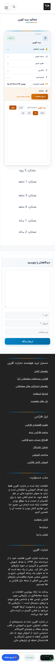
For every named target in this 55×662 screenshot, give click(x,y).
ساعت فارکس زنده (38, 432)
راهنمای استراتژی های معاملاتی (32, 386)
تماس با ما (42, 535)
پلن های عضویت (39, 401)
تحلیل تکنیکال (40, 447)
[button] (14, 7)
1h (35, 113)
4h (29, 113)
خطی (13, 107)
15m (42, 113)
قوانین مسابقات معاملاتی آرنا (32, 379)
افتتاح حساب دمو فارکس (35, 440)
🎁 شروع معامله (10, 657)
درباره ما (43, 527)
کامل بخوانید (41, 520)
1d (23, 113)
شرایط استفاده (40, 394)
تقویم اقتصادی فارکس (36, 425)
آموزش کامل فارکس (37, 462)
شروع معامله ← (40, 96)
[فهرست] (7, 6)
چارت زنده (29, 657)
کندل (21, 107)
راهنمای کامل (41, 371)
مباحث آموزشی (40, 455)
